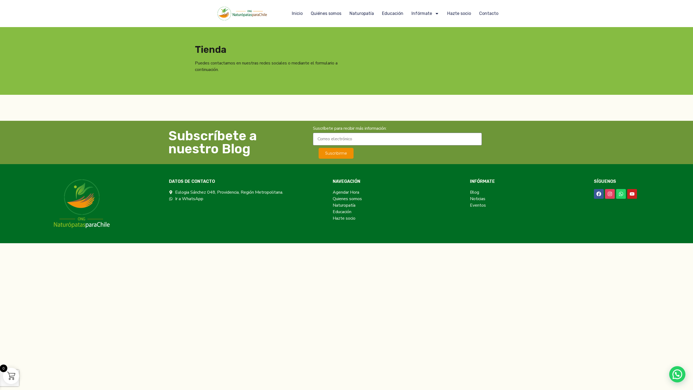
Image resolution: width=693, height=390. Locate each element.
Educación (392, 13)
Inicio (297, 13)
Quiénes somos (326, 13)
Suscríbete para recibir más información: (350, 128)
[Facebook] (599, 194)
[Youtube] (632, 194)
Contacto (488, 13)
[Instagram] (610, 194)
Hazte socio (459, 13)
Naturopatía (361, 13)
